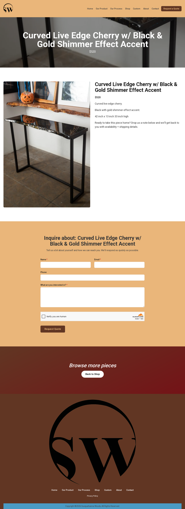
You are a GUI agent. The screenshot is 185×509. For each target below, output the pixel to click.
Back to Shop (92, 374)
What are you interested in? (53, 285)
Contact (155, 9)
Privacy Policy (92, 496)
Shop (127, 9)
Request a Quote (171, 9)
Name (43, 259)
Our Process (116, 9)
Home (90, 9)
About (146, 9)
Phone (43, 272)
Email (97, 259)
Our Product (101, 9)
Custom (136, 9)
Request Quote (53, 329)
